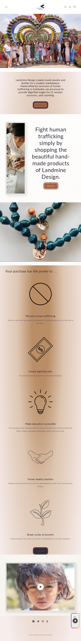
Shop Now (51, 186)
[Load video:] (40, 586)
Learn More (40, 551)
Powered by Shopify (47, 635)
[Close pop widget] (78, 613)
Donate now (40, 105)
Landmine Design (37, 635)
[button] (6, 7)
